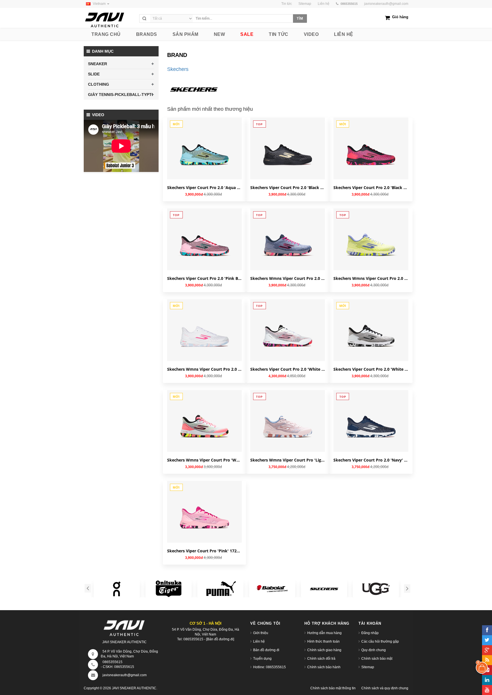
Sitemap (367, 667)
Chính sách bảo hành (324, 667)
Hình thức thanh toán (323, 641)
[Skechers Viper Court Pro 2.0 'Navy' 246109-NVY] (370, 421)
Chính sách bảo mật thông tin (333, 688)
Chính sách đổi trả (321, 659)
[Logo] (124, 627)
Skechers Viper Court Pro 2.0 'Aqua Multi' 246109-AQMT (204, 187)
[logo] (110, 18)
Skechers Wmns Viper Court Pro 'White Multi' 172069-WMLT (204, 460)
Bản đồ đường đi (266, 650)
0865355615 (112, 662)
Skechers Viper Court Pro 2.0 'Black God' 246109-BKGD (287, 187)
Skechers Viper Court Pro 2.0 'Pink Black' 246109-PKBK (204, 278)
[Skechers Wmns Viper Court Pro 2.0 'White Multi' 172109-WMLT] (204, 330)
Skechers (177, 69)
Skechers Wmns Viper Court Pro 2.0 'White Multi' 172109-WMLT (204, 369)
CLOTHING (98, 84)
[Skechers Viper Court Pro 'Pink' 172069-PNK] (204, 511)
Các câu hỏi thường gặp (380, 641)
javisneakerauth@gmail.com (386, 4)
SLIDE (94, 74)
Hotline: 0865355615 (269, 667)
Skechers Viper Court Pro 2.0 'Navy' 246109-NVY (370, 460)
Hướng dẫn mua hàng (324, 633)
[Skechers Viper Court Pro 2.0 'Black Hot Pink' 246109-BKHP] (370, 148)
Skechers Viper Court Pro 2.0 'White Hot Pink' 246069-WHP (287, 369)
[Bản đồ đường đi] (220, 639)
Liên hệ (259, 641)
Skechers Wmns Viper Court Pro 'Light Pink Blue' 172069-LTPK (287, 460)
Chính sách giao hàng (324, 650)
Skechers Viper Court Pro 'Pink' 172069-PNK (204, 550)
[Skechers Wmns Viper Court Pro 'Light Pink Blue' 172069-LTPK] (287, 421)
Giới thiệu (260, 633)
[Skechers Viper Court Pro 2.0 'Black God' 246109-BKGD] (287, 148)
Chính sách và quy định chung (384, 688)
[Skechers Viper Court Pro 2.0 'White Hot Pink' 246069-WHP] (287, 330)
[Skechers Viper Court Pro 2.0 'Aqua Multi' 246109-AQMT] (204, 148)
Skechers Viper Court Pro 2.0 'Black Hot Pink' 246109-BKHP (370, 187)
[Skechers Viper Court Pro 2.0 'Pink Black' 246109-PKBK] (204, 239)
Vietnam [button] (99, 4)
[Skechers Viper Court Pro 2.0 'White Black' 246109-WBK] (370, 330)
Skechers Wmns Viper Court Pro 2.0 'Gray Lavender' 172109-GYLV (287, 278)
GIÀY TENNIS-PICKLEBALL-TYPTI (120, 94)
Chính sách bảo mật (376, 659)
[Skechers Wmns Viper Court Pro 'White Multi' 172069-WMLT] (204, 421)
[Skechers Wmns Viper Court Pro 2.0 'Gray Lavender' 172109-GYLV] (287, 239)
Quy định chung (373, 650)
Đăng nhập (370, 633)
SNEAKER (97, 63)
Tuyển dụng (262, 659)
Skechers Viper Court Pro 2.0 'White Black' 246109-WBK (370, 369)
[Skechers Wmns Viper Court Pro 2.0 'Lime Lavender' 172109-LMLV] (370, 239)
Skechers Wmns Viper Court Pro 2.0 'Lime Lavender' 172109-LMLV (370, 278)
